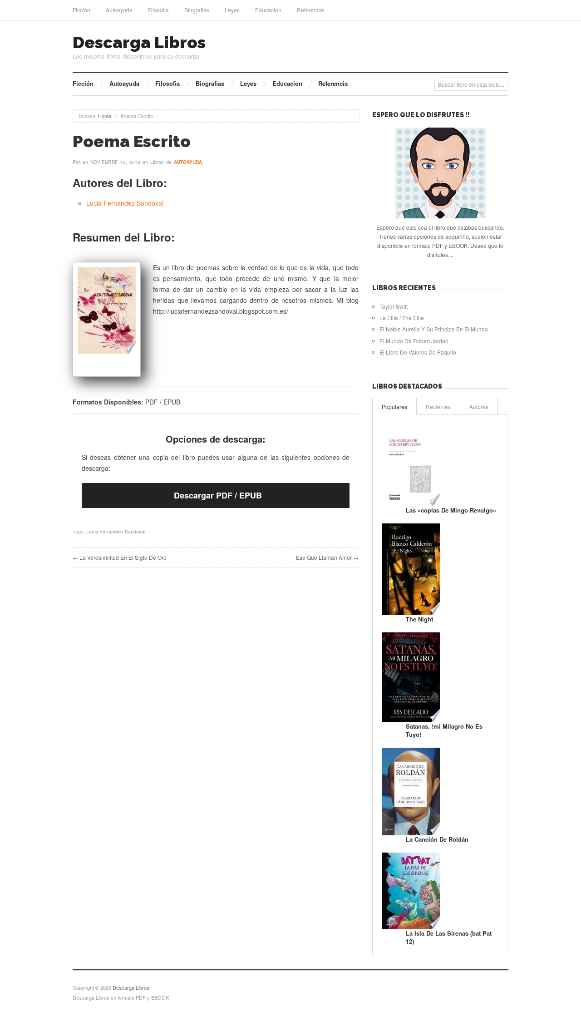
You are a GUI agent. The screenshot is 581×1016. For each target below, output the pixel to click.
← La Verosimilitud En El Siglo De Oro (120, 557)
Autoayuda (119, 10)
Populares (394, 406)
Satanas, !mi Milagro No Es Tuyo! (444, 730)
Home (104, 115)
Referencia (310, 10)
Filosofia (158, 10)
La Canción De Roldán (437, 839)
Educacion (268, 10)
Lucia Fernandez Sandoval (124, 202)
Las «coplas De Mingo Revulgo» (451, 510)
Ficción (81, 10)
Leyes (232, 10)
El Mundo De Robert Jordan (413, 341)
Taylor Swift (393, 306)
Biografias (196, 10)
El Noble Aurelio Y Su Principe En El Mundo (433, 329)
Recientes (438, 406)
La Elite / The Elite (401, 317)
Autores (478, 406)
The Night (419, 619)
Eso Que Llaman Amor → (327, 557)
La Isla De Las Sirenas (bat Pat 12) (449, 937)
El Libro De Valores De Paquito (417, 352)
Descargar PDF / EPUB (218, 495)
